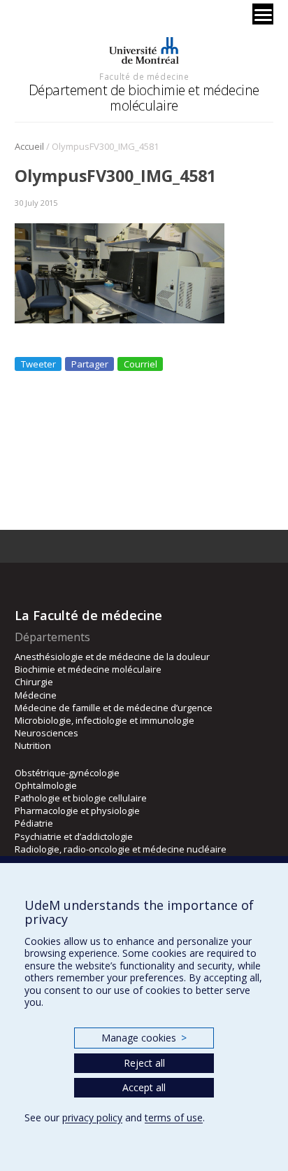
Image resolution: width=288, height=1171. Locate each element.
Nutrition (33, 745)
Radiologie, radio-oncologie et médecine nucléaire (120, 849)
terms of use (174, 1117)
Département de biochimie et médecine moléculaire (144, 97)
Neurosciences (46, 733)
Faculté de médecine (144, 76)
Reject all (144, 1063)
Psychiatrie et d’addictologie (74, 836)
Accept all (144, 1087)
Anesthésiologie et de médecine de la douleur (112, 656)
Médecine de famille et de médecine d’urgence (114, 707)
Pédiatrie (34, 823)
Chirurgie (34, 681)
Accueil (29, 146)
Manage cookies (143, 1037)
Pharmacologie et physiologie (77, 810)
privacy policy (92, 1117)
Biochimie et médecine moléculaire (88, 669)
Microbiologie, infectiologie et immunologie (104, 720)
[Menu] (262, 13)
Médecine (36, 695)
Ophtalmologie (46, 785)
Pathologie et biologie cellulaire (81, 798)
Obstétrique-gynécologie (67, 772)
